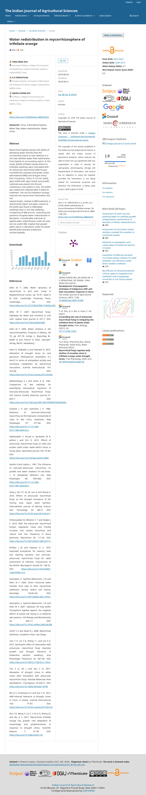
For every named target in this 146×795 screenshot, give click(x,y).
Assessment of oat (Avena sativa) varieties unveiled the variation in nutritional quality (118, 232)
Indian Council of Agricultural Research (73, 785)
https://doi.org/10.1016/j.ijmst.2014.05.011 (29, 513)
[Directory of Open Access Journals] (123, 101)
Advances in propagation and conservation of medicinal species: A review (118, 245)
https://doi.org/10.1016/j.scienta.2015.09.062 (31, 374)
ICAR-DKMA (88, 790)
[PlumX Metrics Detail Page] (73, 243)
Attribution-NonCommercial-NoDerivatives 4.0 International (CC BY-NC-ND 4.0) (47, 764)
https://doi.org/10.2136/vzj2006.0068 (27, 322)
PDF (64, 61)
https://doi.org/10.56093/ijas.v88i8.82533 (29, 117)
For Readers (107, 188)
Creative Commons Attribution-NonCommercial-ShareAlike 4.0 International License (76, 136)
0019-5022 (118, 59)
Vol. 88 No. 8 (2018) (37, 30)
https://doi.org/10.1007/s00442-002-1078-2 (30, 596)
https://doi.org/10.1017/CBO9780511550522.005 (32, 305)
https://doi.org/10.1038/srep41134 (26, 735)
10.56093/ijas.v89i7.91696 (71, 300)
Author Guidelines (84, 15)
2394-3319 (120, 62)
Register (129, 2)
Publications (21, 15)
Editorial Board (61, 15)
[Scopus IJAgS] (109, 93)
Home (8, 15)
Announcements (41, 15)
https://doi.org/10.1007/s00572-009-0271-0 (30, 541)
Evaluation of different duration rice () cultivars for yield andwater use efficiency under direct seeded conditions (119, 259)
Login (138, 2)
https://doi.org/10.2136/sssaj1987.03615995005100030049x (37, 402)
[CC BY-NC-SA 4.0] (98, 775)
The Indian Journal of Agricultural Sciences (41, 10)
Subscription (105, 15)
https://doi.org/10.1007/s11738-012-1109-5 (30, 662)
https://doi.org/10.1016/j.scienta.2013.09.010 (31, 707)
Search (135, 15)
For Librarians (108, 196)
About (10, 21)
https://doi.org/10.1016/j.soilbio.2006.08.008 (30, 624)
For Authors (107, 192)
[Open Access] (118, 775)
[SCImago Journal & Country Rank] (119, 143)
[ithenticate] (78, 775)
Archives (21, 30)
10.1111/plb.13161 (68, 331)
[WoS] (124, 93)
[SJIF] (109, 101)
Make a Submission (113, 35)
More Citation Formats (69, 222)
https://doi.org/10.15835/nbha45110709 (28, 686)
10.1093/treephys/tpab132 (71, 361)
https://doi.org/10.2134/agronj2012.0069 (29, 458)
